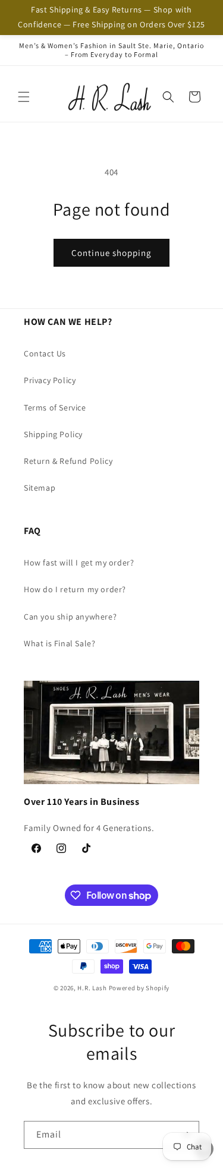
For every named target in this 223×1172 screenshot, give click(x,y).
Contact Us (45, 353)
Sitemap (39, 487)
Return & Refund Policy (68, 461)
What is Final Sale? (59, 643)
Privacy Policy (50, 380)
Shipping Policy (53, 434)
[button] (24, 97)
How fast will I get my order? (79, 562)
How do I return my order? (75, 589)
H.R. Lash (91, 988)
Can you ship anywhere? (70, 616)
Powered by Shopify (139, 988)
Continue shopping (111, 252)
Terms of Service (55, 407)
